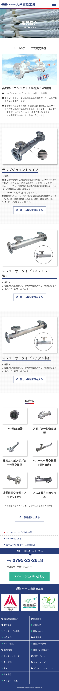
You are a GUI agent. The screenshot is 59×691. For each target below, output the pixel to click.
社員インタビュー (41, 650)
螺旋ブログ (38, 631)
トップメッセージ (12, 656)
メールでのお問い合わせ (30, 576)
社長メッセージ (40, 643)
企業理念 (8, 674)
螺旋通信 (37, 619)
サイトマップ (39, 662)
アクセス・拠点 (11, 681)
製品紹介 (8, 625)
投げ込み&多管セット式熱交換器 (20, 545)
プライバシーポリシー (43, 668)
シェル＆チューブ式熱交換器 (19, 532)
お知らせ (37, 625)
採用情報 (37, 637)
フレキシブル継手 (12, 631)
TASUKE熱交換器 (13, 538)
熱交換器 (8, 637)
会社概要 (8, 662)
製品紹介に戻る (32, 517)
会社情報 (8, 650)
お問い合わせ (39, 656)
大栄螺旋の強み (11, 619)
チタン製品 (9, 643)
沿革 (6, 668)
